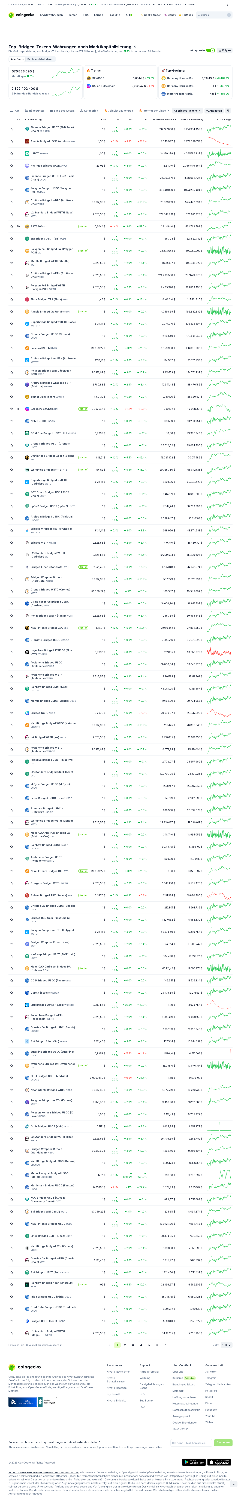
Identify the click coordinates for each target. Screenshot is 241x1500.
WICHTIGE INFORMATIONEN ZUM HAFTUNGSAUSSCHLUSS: (43, 1472)
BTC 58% (157, 4)
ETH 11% (168, 4)
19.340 (31, 4)
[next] (165, 1345)
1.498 (49, 4)
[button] (40, 59)
